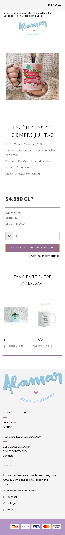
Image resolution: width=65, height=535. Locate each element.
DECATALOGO (10, 422)
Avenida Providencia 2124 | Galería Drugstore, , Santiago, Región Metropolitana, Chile (28, 14)
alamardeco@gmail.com (21, 490)
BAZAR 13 (7, 427)
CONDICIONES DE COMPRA (16, 446)
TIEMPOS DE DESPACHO (15, 451)
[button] (54, 5)
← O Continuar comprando (42, 256)
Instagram (13, 503)
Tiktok (10, 509)
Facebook (11, 496)
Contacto (8, 455)
